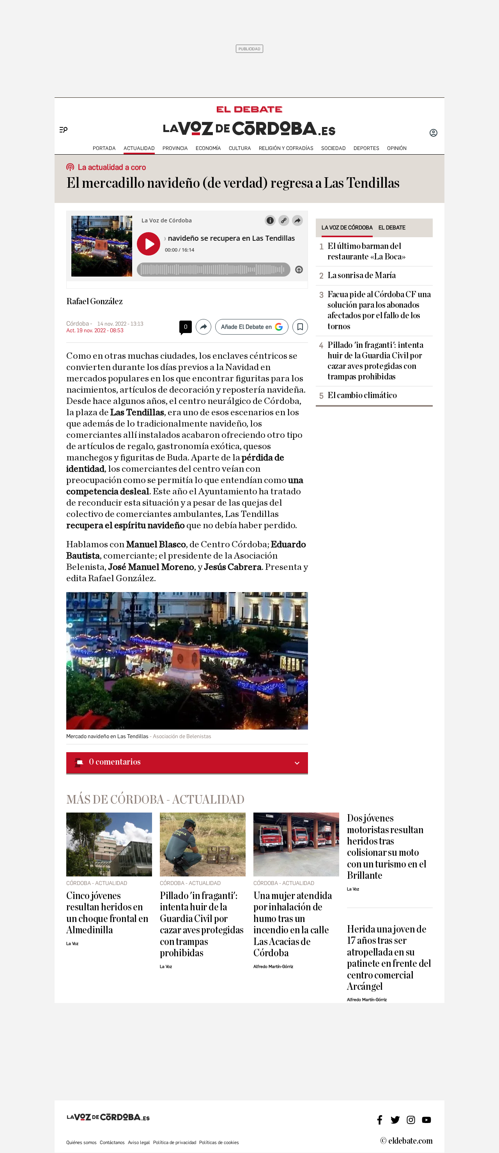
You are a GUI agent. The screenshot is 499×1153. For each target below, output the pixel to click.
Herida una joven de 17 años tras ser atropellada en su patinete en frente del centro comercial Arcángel (389, 958)
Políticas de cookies (219, 1142)
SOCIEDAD (333, 148)
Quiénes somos (81, 1142)
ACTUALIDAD (139, 148)
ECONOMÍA (208, 148)
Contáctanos (112, 1142)
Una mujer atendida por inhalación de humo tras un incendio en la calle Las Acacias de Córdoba (292, 924)
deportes (366, 148)
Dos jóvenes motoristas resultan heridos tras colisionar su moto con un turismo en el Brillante (386, 847)
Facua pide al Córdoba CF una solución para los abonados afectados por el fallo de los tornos (378, 310)
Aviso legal (139, 1142)
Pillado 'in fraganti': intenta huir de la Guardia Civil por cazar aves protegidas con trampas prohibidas (375, 360)
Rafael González (94, 301)
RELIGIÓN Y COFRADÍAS (286, 148)
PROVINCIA (175, 148)
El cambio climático (362, 395)
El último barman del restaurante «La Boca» (366, 251)
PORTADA (104, 148)
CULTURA (240, 148)
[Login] (433, 133)
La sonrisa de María (361, 275)
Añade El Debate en (246, 326)
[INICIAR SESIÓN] (433, 133)
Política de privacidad (174, 1142)
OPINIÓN (397, 148)
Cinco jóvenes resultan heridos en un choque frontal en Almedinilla (107, 912)
